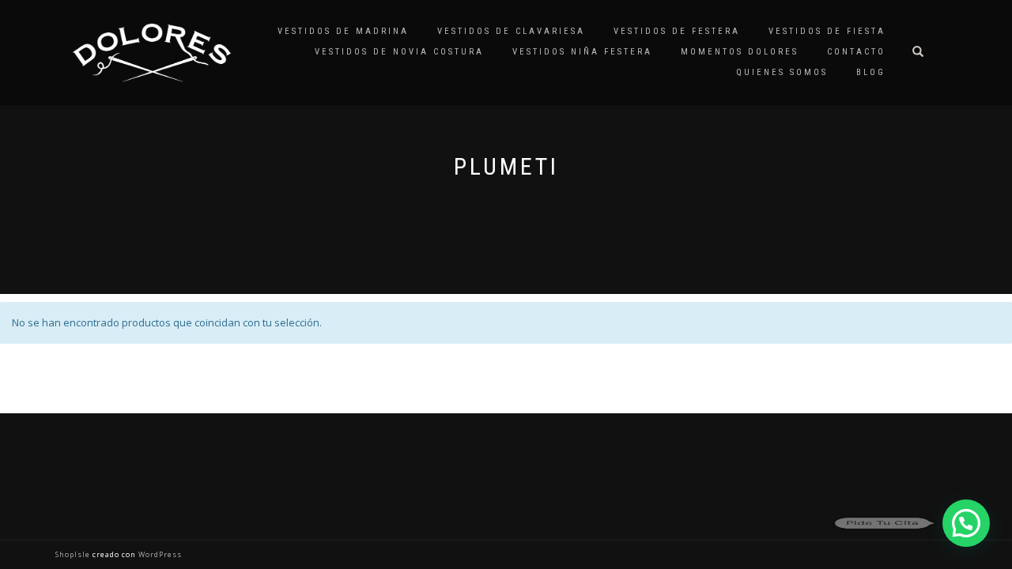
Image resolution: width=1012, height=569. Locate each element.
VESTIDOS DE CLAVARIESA (511, 31)
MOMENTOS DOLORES (740, 52)
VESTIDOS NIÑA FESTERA (582, 52)
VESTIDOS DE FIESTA (827, 31)
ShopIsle (74, 554)
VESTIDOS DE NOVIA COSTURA (399, 52)
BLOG (871, 72)
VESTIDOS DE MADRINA (343, 31)
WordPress (159, 554)
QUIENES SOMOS (782, 72)
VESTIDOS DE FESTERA (677, 31)
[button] (966, 523)
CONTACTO (856, 52)
